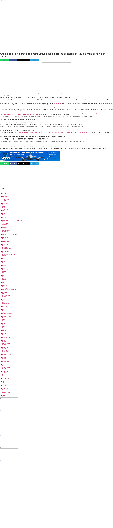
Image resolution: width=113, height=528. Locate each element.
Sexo (3, 374)
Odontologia (5, 331)
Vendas (4, 394)
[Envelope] (87, 31)
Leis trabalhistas (6, 303)
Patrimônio (4, 334)
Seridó (3, 370)
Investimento (5, 298)
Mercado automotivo (7, 313)
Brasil (3, 204)
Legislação (4, 302)
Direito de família (6, 244)
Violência (4, 396)
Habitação (4, 285)
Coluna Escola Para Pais (7, 219)
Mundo (3, 322)
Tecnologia (4, 381)
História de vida (5, 286)
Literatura (4, 306)
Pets (3, 336)
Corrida (4, 233)
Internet (4, 296)
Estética (4, 265)
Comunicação (5, 223)
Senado (4, 368)
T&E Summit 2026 (57, 103)
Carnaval (4, 210)
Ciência (4, 214)
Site (3, 375)
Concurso (4, 224)
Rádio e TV (4, 344)
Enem (3, 258)
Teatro (3, 379)
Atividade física (5, 199)
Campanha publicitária (7, 209)
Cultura (4, 235)
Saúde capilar (5, 360)
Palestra (4, 333)
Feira (3, 272)
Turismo (4, 389)
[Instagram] (72, 31)
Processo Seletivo (6, 343)
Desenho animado (6, 241)
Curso (3, 238)
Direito (3, 243)
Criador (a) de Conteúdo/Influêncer (10, 234)
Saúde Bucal (5, 358)
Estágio (4, 264)
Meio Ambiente (5, 310)
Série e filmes (5, 371)
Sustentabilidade (6, 378)
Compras (4, 221)
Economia (4, 245)
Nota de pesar (5, 329)
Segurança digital (6, 367)
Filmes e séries (5, 276)
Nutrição (4, 330)
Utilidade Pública (6, 392)
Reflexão (4, 348)
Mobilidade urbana (6, 316)
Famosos (4, 271)
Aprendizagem (5, 196)
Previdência (5, 341)
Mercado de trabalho (7, 315)
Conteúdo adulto (6, 230)
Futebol (4, 279)
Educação (4, 247)
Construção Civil (6, 227)
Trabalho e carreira (6, 384)
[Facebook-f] (76, 31)
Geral (3, 281)
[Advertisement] (35, 44)
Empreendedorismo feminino (8, 254)
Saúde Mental (5, 363)
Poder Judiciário (6, 337)
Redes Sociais (5, 347)
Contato (41, 31)
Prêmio (3, 340)
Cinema (4, 216)
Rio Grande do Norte (7, 354)
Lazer (3, 300)
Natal (3, 324)
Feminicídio (4, 274)
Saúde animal (5, 357)
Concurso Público (6, 226)
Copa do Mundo (6, 231)
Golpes (3, 282)
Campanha (4, 207)
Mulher (3, 320)
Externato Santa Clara (7, 269)
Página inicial (27, 31)
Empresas (4, 257)
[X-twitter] (80, 31)
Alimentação (5, 193)
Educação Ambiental (7, 248)
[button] (4, 60)
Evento (3, 268)
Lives (3, 307)
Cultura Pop (5, 237)
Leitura (3, 305)
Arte (3, 197)
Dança (3, 240)
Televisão (4, 382)
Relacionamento (5, 350)
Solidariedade (5, 377)
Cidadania (4, 211)
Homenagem (5, 288)
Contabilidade (5, 228)
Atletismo (4, 200)
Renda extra (5, 351)
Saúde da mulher (6, 361)
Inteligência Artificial (6, 295)
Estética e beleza (6, 267)
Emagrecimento (5, 251)
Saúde (3, 355)
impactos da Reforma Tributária (9, 289)
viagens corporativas (54, 99)
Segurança (4, 365)
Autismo (4, 202)
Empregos (4, 255)
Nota (3, 327)
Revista (4, 353)
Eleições (4, 250)
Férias (3, 275)
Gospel (3, 283)
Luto (3, 309)
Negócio (4, 326)
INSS (3, 293)
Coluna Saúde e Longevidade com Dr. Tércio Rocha (13, 220)
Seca (3, 364)
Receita (4, 346)
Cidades (4, 213)
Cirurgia (4, 217)
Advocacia (4, 192)
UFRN (3, 391)
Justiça (4, 299)
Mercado (4, 312)
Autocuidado (5, 203)
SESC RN (4, 372)
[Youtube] (84, 31)
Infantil (3, 291)
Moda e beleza (5, 317)
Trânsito (4, 385)
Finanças (4, 278)
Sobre (35, 31)
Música (3, 323)
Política (4, 339)
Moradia (4, 319)
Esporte (4, 262)
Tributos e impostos (6, 388)
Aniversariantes (5, 195)
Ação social (5, 190)
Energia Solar (5, 259)
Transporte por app (6, 387)
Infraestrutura (5, 292)
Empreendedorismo (6, 252)
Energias (4, 261)
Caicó (3, 206)
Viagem (4, 395)
